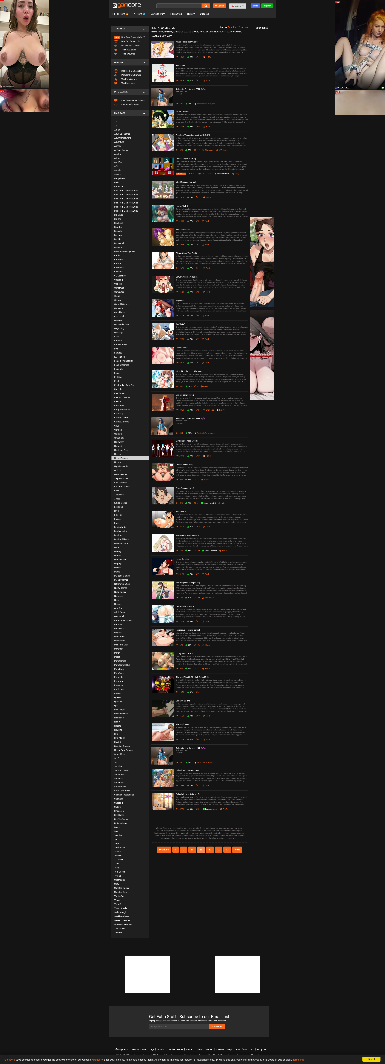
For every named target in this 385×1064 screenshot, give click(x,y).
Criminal (118, 300)
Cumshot (118, 308)
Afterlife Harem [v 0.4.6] (186, 182)
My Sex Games (121, 580)
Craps (117, 296)
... (155, 828)
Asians (117, 174)
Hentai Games (121, 458)
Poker (117, 653)
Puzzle (117, 693)
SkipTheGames (121, 819)
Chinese (118, 284)
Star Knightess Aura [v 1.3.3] (188, 582)
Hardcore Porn (121, 450)
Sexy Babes (119, 782)
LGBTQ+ (118, 515)
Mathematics (120, 531)
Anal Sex (118, 162)
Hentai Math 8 (182, 206)
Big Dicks (118, 215)
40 (210, 849)
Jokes (117, 499)
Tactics (117, 851)
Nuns (116, 600)
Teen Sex (118, 855)
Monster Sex (120, 559)
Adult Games (120, 612)
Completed (119, 292)
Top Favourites (128, 54)
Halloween (119, 442)
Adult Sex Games (122, 134)
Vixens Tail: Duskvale (185, 395)
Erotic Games (120, 344)
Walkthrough (120, 912)
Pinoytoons (119, 636)
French (117, 401)
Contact (190, 1049)
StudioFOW (119, 847)
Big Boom (180, 300)
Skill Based (119, 815)
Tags (152, 1049)
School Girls (119, 754)
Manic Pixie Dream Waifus (187, 42)
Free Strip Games (122, 397)
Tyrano (117, 876)
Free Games (119, 393)
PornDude (119, 673)
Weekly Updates (121, 916)
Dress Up (118, 332)
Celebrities (119, 267)
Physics (118, 632)
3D (115, 125)
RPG (116, 734)
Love (116, 523)
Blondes (118, 227)
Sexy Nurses (120, 786)
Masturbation (120, 527)
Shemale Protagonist (124, 795)
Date (230, 27)
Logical (117, 519)
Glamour (118, 434)
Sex (116, 762)
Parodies (118, 624)
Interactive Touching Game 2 (188, 630)
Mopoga (118, 563)
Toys (116, 868)
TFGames (118, 859)
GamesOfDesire (121, 421)
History (191, 13)
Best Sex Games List (130, 41)
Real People (119, 709)
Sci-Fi (116, 758)
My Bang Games (122, 576)
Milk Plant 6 (181, 512)
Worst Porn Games (123, 924)
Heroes (117, 462)
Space (117, 831)
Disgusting (119, 328)
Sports (117, 839)
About (199, 1049)
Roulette (118, 730)
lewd (116, 511)
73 (227, 849)
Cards (117, 255)
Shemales (118, 799)
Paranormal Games (123, 620)
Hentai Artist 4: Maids (185, 606)
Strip (116, 843)
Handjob (118, 446)
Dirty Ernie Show (121, 324)
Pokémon (118, 649)
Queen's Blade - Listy (184, 464)
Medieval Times (121, 539)
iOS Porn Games (121, 486)
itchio (116, 490)
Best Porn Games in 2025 (126, 207)
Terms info (298, 1059)
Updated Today (121, 892)
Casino (117, 263)
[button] (237, 6)
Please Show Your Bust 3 (186, 253)
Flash (116, 381)
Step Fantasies (121, 478)
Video (117, 900)
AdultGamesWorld (122, 138)
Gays (116, 426)
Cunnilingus (119, 312)
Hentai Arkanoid (182, 229)
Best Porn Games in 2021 (126, 190)
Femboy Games (121, 365)
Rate (235, 27)
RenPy (117, 722)
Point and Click (121, 645)
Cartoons (118, 259)
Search (160, 1049)
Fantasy (118, 353)
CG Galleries (120, 276)
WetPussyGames (122, 920)
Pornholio (118, 677)
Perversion (119, 628)
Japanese (118, 494)
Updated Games (121, 888)
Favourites (176, 13)
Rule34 (117, 742)
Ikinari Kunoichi (182, 559)
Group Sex (119, 438)
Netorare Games (122, 584)
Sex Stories (119, 774)
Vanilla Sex (119, 896)
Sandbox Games (122, 746)
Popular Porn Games (131, 75)
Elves (116, 336)
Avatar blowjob (182, 111)
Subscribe (217, 1026)
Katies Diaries (120, 503)
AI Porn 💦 (140, 13)
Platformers (119, 640)
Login (255, 6)
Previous (164, 849)
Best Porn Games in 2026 (126, 211)
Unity (116, 884)
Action (117, 130)
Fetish (117, 373)
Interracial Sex (121, 482)
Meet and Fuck (121, 543)
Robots (117, 726)
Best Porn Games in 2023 (126, 198)
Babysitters (119, 178)
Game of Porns (121, 417)
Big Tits (117, 219)
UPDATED (181, 174)
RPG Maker (119, 738)
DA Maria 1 (180, 324)
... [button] (183, 849)
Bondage (118, 235)
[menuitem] (130, 35)
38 (192, 849)
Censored (118, 271)
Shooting (118, 803)
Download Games (175, 1049)
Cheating (118, 280)
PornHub (118, 681)
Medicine (118, 535)
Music (117, 572)
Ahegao (118, 146)
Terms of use (240, 1049)
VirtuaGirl (118, 904)
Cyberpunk (119, 316)
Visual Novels (120, 908)
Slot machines (120, 823)
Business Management (125, 251)
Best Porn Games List (131, 71)
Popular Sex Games (130, 45)
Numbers (118, 596)
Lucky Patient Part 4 (184, 653)
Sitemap (209, 1049)
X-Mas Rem (181, 65)
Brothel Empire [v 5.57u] (186, 159)
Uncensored (119, 880)
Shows (117, 807)
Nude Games (120, 592)
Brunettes (118, 247)
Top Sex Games (128, 50)
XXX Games (119, 928)
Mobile (117, 555)
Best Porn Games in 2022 (126, 194)
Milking (117, 551)
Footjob (118, 389)
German (118, 430)
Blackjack (118, 223)
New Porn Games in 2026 (133, 37)
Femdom (118, 369)
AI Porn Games (121, 150)
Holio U (117, 470)
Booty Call (119, 243)
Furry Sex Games (122, 409)
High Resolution (121, 466)
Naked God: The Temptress (187, 770)
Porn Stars (119, 669)
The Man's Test (182, 724)
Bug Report (123, 1049)
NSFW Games (120, 588)
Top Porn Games (129, 79)
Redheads (119, 717)
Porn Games (120, 661)
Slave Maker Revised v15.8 (187, 535)
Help (229, 1049)
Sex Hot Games (121, 770)
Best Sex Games (139, 1049)
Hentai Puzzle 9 (182, 348)
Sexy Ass (118, 778)
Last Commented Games (133, 100)
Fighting (118, 377)
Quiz (116, 705)
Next (237, 849)
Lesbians (118, 507)
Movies (117, 567)
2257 (251, 1049)
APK (116, 166)
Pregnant (118, 685)
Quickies (118, 701)
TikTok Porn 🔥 (120, 13)
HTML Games (120, 474)
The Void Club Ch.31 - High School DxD (192, 677)
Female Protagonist (123, 361)
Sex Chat (118, 766)
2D (115, 121)
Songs (117, 827)
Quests (117, 697)
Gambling (118, 413)
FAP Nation (119, 357)
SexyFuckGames (122, 790)
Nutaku (117, 604)
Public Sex (119, 689)
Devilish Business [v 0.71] (186, 441)
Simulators (119, 811)
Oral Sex (118, 608)
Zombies (118, 932)
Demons (118, 320)
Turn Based (119, 872)
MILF (116, 547)
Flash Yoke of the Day (124, 385)
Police (117, 657)
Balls (116, 182)
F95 (116, 349)
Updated (204, 13)
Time (116, 863)
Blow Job (118, 231)
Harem (117, 454)
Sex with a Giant (183, 701)
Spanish (118, 835)
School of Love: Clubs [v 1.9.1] (188, 794)
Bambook (118, 186)
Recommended (121, 713)
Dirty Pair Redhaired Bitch (186, 277)
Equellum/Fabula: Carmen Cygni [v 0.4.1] (193, 135)
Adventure (119, 142)
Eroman (118, 340)
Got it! (371, 1059)
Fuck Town (119, 405)
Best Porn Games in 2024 (126, 203)
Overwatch (119, 616)
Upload (221, 6)
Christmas (119, 288)
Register (267, 6)
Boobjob (118, 239)
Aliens (117, 158)
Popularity (243, 27)
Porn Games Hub (122, 665)
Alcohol (117, 154)
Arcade (117, 170)
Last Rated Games (130, 104)
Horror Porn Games (123, 750)
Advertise (220, 1049)
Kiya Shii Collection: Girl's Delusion (190, 371)
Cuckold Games (121, 304)
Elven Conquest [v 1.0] (185, 488)
